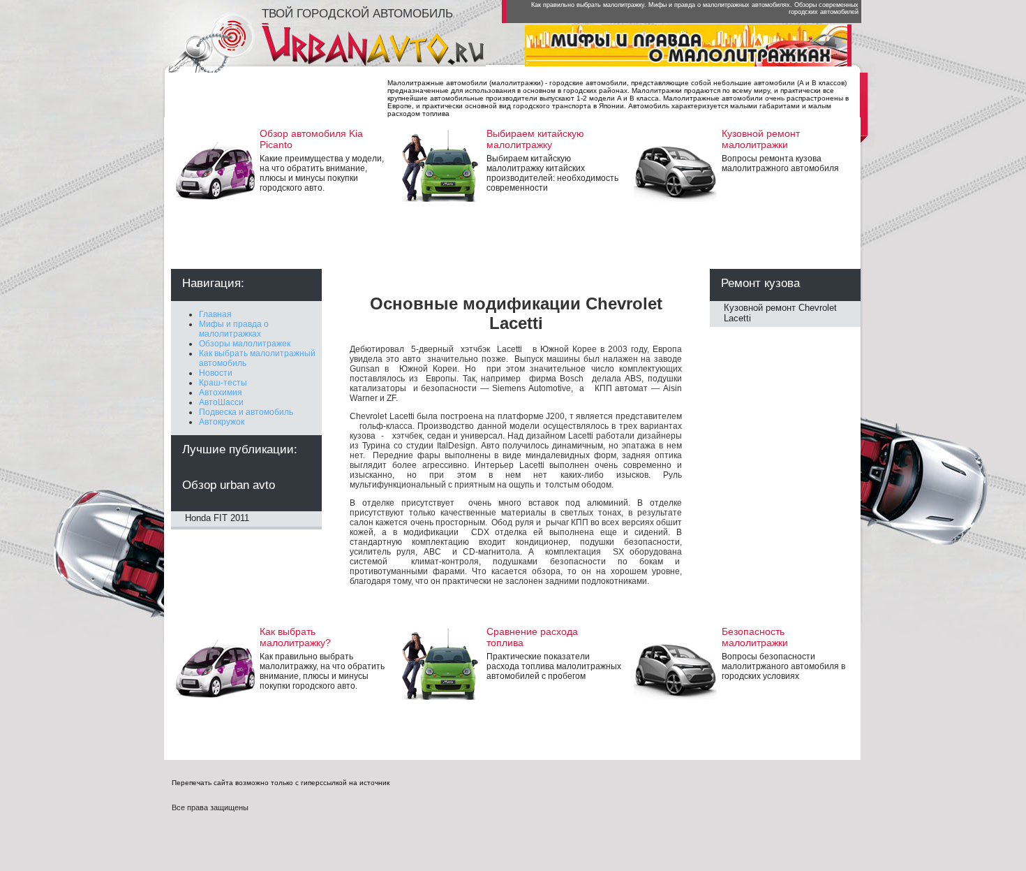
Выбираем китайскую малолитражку (535, 139)
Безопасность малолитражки (755, 637)
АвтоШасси (221, 402)
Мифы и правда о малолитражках (234, 329)
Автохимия (220, 392)
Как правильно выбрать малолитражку (587, 4)
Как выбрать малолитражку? (295, 637)
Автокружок (221, 422)
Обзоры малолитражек (244, 344)
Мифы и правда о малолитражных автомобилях (719, 4)
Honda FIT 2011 (217, 518)
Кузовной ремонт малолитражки (761, 139)
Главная (215, 314)
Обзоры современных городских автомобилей (823, 8)
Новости (215, 373)
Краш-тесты (223, 383)
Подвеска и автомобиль (246, 412)
